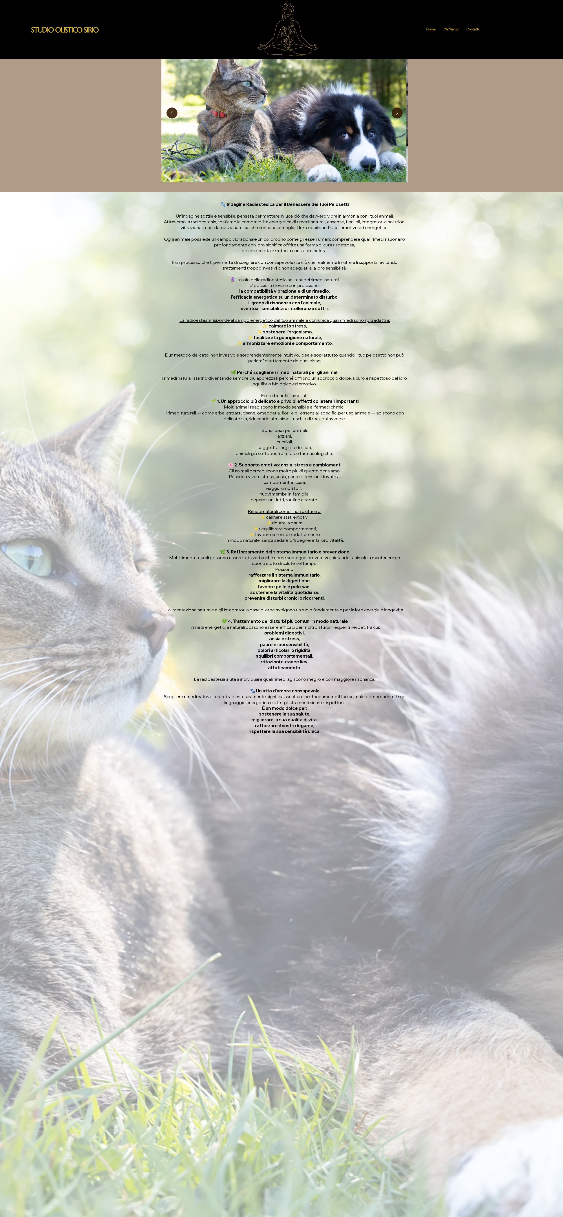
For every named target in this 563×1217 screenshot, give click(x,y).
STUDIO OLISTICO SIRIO (65, 29)
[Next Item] (397, 112)
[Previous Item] (171, 112)
